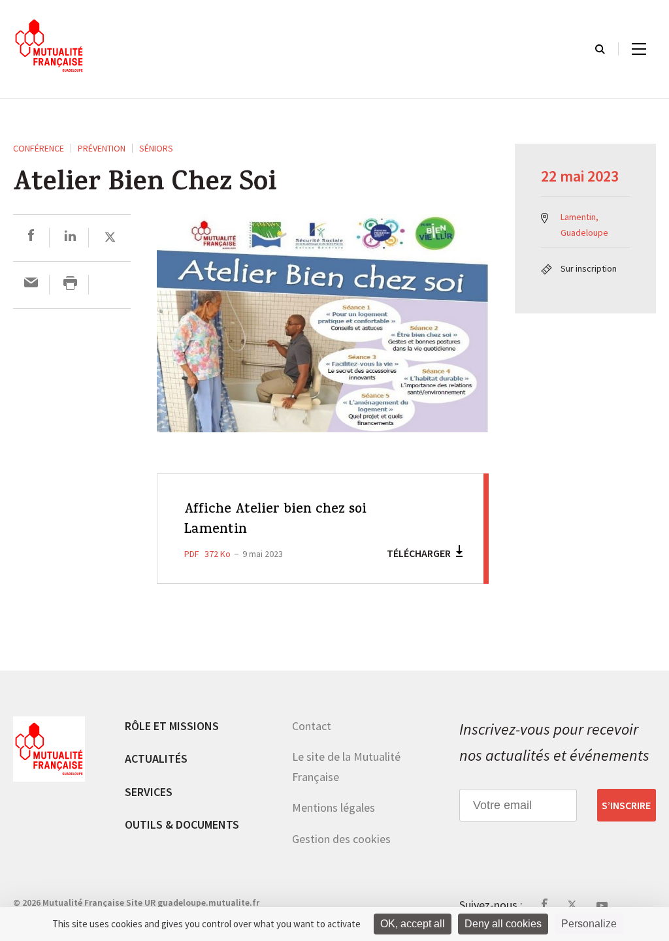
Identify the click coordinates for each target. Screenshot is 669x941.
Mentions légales (333, 807)
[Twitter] (110, 237)
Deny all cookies (503, 923)
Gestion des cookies (341, 838)
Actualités (156, 758)
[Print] (70, 284)
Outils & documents (182, 824)
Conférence (38, 148)
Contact (311, 725)
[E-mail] (31, 284)
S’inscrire (626, 805)
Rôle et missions (172, 725)
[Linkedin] (70, 237)
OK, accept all (412, 923)
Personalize (589, 923)
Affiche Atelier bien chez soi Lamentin (275, 520)
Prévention (101, 148)
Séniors (156, 148)
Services (148, 791)
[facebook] (31, 237)
